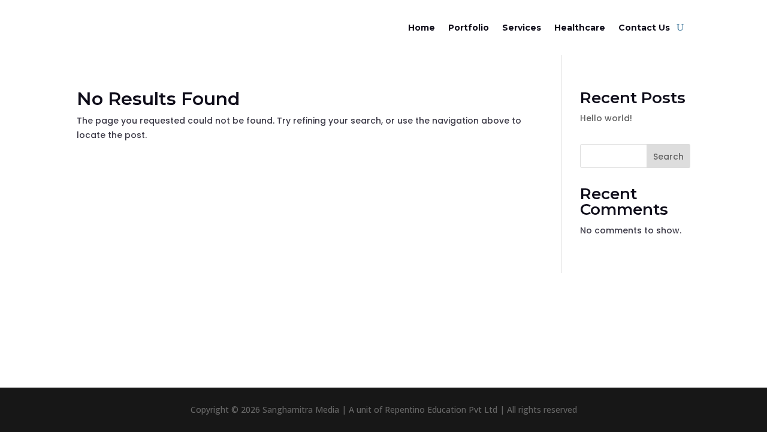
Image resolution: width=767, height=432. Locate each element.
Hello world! (606, 118)
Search (668, 157)
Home (421, 27)
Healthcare (579, 27)
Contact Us (644, 27)
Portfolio (468, 27)
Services (521, 27)
